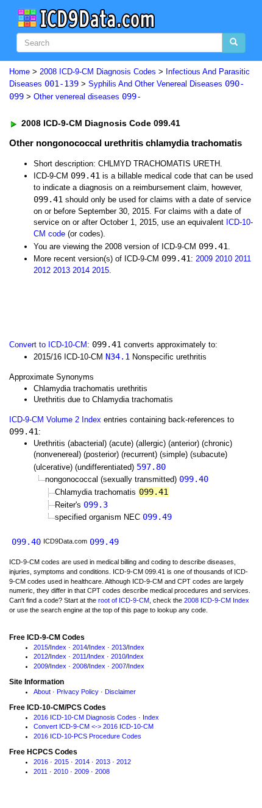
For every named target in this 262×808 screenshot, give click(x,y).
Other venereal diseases (87, 96)
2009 (204, 258)
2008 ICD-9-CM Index (216, 600)
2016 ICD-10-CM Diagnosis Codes (85, 717)
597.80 (151, 467)
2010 (223, 258)
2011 (243, 258)
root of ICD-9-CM (123, 600)
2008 (80, 666)
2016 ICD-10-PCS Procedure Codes (87, 736)
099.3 (95, 504)
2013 (61, 270)
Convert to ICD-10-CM (48, 344)
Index (58, 647)
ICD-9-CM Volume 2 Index (55, 419)
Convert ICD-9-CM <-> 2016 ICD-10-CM (94, 726)
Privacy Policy (78, 691)
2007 (119, 666)
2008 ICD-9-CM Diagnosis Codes (98, 71)
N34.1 (117, 356)
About (42, 691)
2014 (81, 270)
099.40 (193, 479)
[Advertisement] (97, 306)
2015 (100, 270)
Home (19, 71)
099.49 (157, 517)
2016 (41, 761)
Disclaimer (120, 691)
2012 (42, 270)
